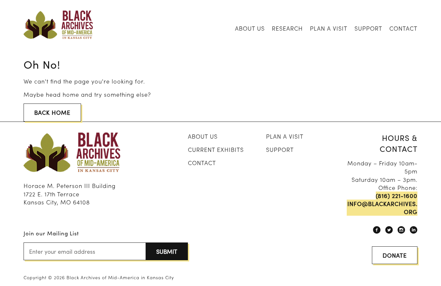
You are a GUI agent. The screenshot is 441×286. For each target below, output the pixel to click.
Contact (403, 28)
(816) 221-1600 (396, 196)
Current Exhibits (216, 149)
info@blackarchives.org (382, 208)
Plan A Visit (328, 28)
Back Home (52, 112)
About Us (250, 28)
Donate (395, 255)
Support (368, 28)
